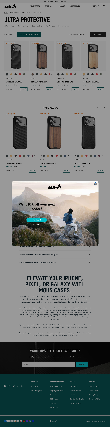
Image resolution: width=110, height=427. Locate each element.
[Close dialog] (95, 183)
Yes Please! (37, 220)
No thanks (36, 224)
